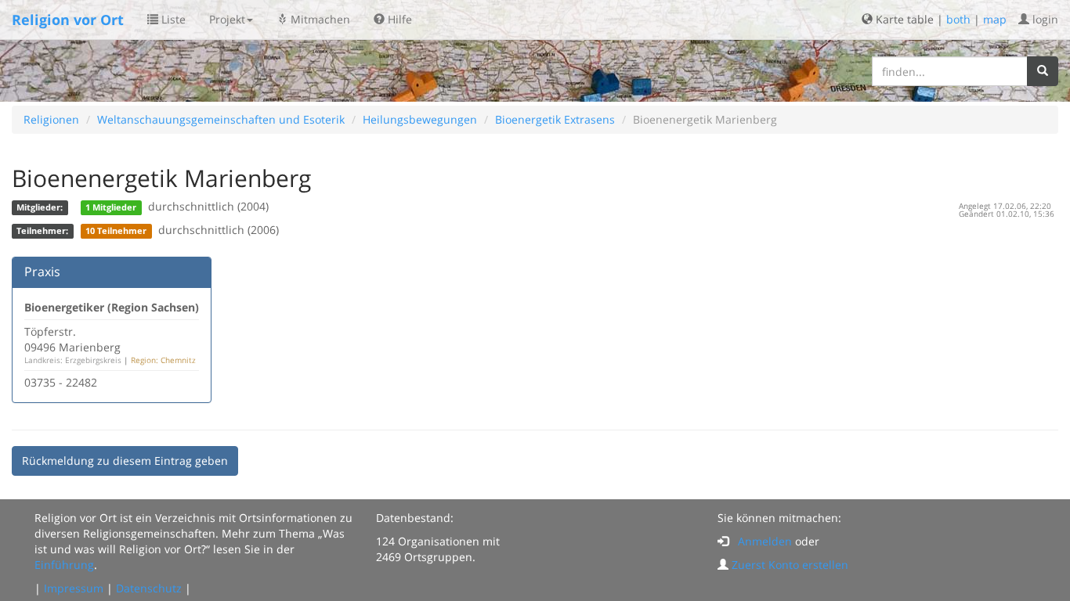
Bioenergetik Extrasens (555, 119)
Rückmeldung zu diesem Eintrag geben (125, 460)
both (958, 19)
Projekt (227, 19)
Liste (172, 19)
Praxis (42, 271)
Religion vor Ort (68, 19)
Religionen (51, 119)
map (995, 19)
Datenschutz (149, 588)
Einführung (64, 564)
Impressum (73, 588)
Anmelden (765, 541)
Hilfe (398, 19)
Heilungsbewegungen (420, 119)
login (1043, 19)
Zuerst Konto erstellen (790, 564)
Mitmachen (318, 19)
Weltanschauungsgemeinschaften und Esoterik (221, 119)
